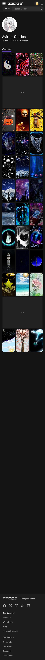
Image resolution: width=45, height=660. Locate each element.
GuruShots (7, 646)
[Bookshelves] (36, 64)
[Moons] (8, 261)
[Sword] (22, 214)
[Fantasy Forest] (36, 167)
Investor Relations (10, 631)
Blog (5, 626)
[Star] (8, 284)
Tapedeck (7, 651)
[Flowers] (36, 284)
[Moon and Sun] (8, 340)
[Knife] (36, 261)
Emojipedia (7, 642)
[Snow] (8, 214)
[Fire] (8, 237)
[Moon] (22, 261)
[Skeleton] (22, 120)
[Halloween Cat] (8, 120)
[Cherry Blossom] (22, 340)
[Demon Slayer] (36, 340)
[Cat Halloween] (36, 120)
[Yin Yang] (8, 64)
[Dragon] (8, 143)
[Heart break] (22, 237)
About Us (7, 617)
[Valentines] (22, 64)
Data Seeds (8, 655)
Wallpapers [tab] (6, 49)
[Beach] (22, 284)
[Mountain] (22, 167)
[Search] (41, 9)
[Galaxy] (22, 190)
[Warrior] (22, 143)
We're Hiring (8, 622)
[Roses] (36, 214)
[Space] (8, 167)
